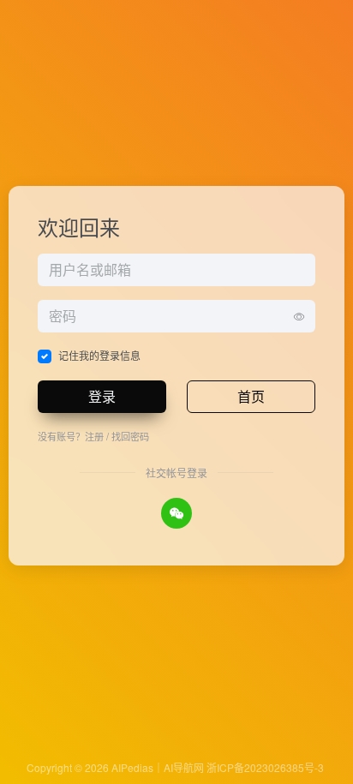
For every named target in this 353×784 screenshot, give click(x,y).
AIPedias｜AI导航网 (157, 767)
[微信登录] (176, 513)
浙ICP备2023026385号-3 (265, 767)
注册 (94, 436)
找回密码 (130, 436)
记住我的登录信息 (99, 355)
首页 (251, 396)
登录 (102, 396)
